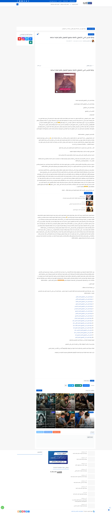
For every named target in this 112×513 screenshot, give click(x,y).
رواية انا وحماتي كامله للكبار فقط (80, 482)
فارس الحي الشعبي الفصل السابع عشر (83, 335)
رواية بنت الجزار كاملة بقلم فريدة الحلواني (77, 204)
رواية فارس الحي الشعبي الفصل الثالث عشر (82, 325)
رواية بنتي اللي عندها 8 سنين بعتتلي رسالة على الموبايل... (86, 425)
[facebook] (28, 1)
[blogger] (18, 511)
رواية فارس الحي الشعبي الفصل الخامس (83, 306)
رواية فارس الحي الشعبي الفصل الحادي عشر (82, 321)
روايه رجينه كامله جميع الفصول (79, 210)
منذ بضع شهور (82, 196)
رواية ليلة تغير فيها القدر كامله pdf (80, 494)
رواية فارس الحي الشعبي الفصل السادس (83, 309)
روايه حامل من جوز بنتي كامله (81, 465)
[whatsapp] (20, 1)
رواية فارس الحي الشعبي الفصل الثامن (83, 313)
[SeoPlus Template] (94, 511)
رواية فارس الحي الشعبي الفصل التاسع (83, 316)
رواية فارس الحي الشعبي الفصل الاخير (83, 337)
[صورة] (91, 453)
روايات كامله (91, 34)
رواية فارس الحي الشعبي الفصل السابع (83, 311)
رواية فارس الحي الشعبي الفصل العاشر (83, 318)
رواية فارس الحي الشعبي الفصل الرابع (84, 304)
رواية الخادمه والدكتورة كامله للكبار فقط (79, 477)
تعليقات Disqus (40, 432)
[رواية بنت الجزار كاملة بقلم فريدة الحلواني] (89, 203)
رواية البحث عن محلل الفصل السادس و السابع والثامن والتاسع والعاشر (79, 500)
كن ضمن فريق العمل (53, 1)
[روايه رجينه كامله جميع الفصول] (89, 209)
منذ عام (83, 207)
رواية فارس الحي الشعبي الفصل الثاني (84, 299)
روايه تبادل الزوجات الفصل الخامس (80, 506)
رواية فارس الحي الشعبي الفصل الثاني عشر (82, 323)
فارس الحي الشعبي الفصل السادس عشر (83, 333)
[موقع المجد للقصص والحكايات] (87, 3)
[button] (86, 385)
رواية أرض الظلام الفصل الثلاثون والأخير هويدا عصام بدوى (46, 425)
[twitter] (26, 1)
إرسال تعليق (90, 437)
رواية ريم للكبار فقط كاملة (82, 459)
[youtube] (22, 1)
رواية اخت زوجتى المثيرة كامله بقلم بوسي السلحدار (74, 198)
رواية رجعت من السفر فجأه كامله (46, 409)
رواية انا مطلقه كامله (68, 409)
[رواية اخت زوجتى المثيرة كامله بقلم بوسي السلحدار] (89, 197)
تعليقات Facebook (48, 432)
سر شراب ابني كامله (81, 29)
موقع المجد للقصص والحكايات (77, 511)
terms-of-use (65, 1)
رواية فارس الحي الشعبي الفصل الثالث (84, 302)
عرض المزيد (39, 390)
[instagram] (24, 1)
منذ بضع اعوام (83, 451)
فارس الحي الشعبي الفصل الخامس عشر (83, 330)
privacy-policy (72, 1)
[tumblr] (17, 1)
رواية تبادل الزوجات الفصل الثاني (81, 471)
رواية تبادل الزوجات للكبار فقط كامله (80, 453)
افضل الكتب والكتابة (55, 4)
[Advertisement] (56, 17)
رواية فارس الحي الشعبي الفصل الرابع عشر (82, 328)
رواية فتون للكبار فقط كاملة (81, 488)
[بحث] (17, 4)
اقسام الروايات (75, 4)
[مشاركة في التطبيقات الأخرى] (65, 385)
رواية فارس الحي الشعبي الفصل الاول (84, 297)
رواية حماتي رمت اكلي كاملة (85, 409)
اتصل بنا (60, 1)
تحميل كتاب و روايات (64, 4)
